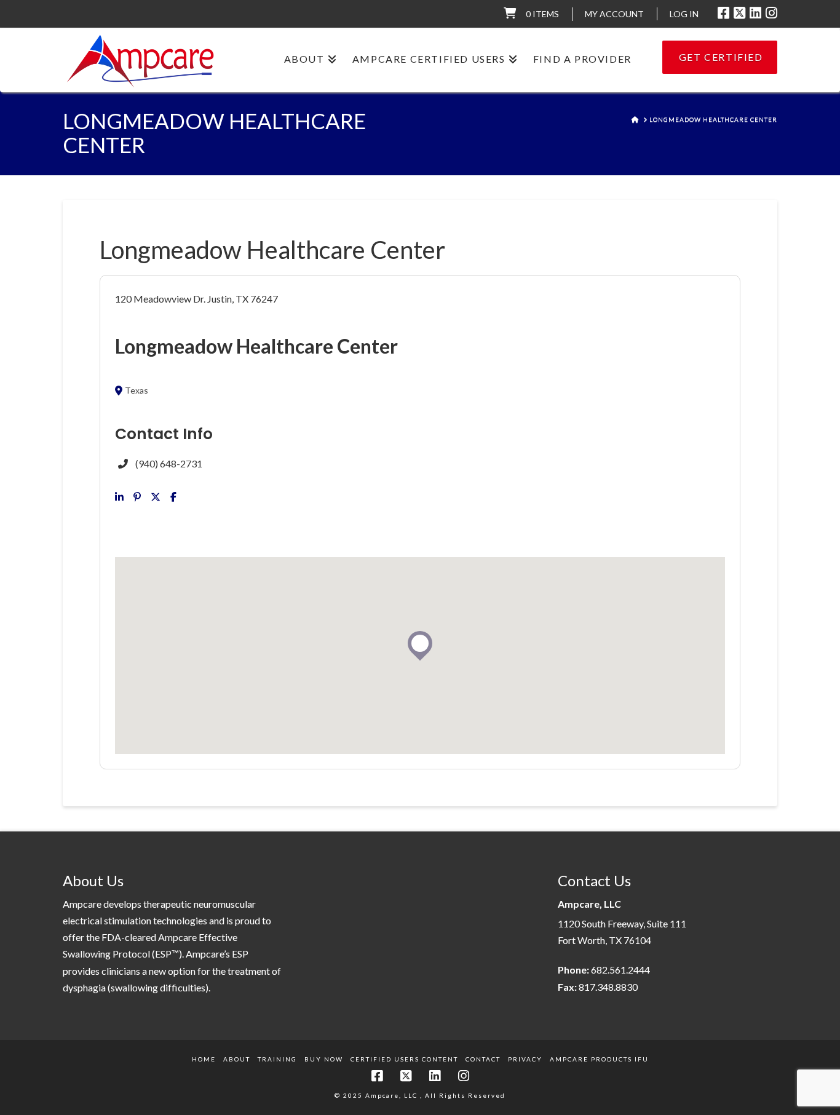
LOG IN (684, 14)
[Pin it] (137, 497)
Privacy (525, 1059)
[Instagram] (771, 13)
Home (204, 1059)
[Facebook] (723, 13)
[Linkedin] (119, 497)
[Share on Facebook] (173, 497)
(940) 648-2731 (168, 463)
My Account (614, 14)
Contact (483, 1059)
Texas (136, 390)
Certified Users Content (404, 1059)
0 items (542, 14)
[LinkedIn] (755, 13)
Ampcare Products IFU (599, 1059)
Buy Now (323, 1059)
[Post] (155, 497)
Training (277, 1059)
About (236, 1059)
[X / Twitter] (739, 13)
